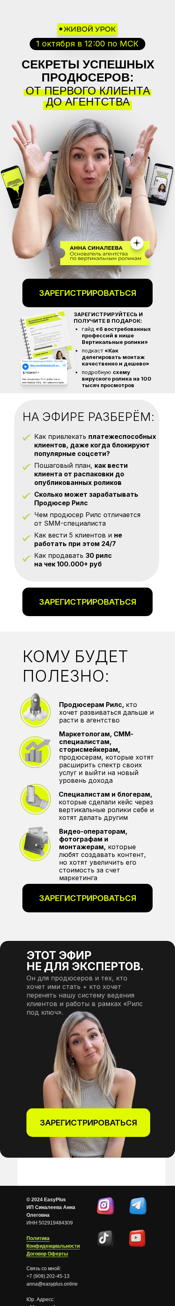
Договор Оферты (47, 1254)
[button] (87, 602)
